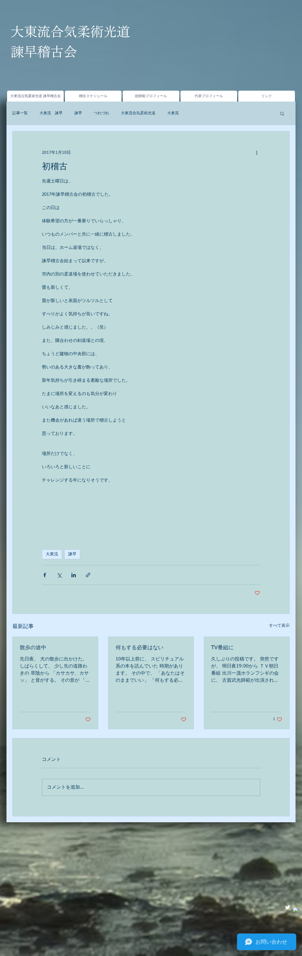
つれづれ (101, 113)
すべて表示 (279, 626)
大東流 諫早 (51, 113)
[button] (282, 113)
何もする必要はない (139, 647)
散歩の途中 (33, 647)
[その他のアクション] (256, 152)
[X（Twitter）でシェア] (59, 575)
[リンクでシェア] (88, 575)
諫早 (78, 113)
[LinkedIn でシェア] (73, 575)
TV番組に (222, 647)
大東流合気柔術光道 (138, 113)
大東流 (173, 113)
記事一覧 (20, 113)
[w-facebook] (296, 910)
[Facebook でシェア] (44, 575)
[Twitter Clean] (287, 907)
